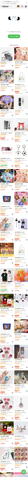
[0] (22, 6)
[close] (1, 2)
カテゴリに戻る (13, 36)
